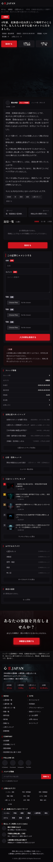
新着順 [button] (37, 221)
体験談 (10, 9)
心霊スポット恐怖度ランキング (28, 425)
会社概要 (6, 740)
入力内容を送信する (27, 337)
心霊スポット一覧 (9, 708)
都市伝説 (6, 715)
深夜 (20, 818)
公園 (27, 818)
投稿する (6, 723)
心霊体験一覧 (7, 700)
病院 (22, 813)
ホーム (3, 9)
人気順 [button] (49, 221)
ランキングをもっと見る (26, 536)
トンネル (6, 813)
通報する (9, 201)
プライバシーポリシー (36, 708)
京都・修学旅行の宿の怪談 (28, 436)
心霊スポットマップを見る (26, 448)
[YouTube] (28, 763)
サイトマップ (33, 723)
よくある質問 (33, 715)
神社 (46, 813)
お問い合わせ (33, 719)
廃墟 (29, 813)
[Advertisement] (26, 70)
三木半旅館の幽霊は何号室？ (28, 430)
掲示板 (5, 719)
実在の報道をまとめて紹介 (28, 463)
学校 (15, 813)
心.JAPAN (8, 3)
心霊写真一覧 (7, 704)
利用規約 (32, 704)
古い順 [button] (43, 221)
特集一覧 (6, 711)
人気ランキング (8, 727)
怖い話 (28, 573)
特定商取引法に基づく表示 (12, 752)
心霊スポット (19, 9)
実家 (13, 818)
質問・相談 (28, 562)
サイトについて (34, 700)
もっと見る (26, 599)
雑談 (28, 567)
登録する (46, 776)
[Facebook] (13, 763)
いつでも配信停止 (8, 781)
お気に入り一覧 (44, 44)
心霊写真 (38, 813)
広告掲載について (9, 744)
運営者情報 (7, 748)
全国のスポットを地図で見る (28, 420)
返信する (8, 44)
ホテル (6, 818)
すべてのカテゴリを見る (26, 579)
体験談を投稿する (26, 641)
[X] (5, 763)
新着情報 (6, 731)
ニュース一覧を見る (26, 469)
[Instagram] (21, 763)
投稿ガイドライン (35, 711)
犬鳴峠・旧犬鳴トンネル (28, 441)
